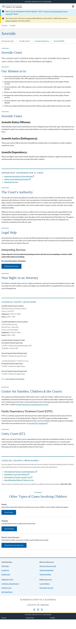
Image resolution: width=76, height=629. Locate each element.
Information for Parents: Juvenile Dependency (19, 472)
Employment (5, 574)
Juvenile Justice (24, 41)
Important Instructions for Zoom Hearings (18, 176)
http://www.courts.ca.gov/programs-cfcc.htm (33, 404)
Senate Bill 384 (59, 41)
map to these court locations (14, 379)
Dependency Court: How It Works (15, 474)
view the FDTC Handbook (37, 423)
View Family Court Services (14, 545)
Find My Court (6, 588)
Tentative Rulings (45, 574)
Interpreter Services (11, 182)
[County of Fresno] (11, 7)
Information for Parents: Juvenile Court (17, 477)
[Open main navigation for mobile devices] (73, 6)
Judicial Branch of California (38, 2)
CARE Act (8, 21)
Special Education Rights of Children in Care (19, 480)
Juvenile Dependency (41, 41)
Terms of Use (30, 618)
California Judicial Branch (10, 584)
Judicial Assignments (46, 570)
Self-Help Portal (6, 592)
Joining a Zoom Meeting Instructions (16, 179)
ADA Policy (5, 566)
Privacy (3, 618)
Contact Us (5, 570)
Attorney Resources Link (47, 566)
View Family (8, 512)
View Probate (9, 529)
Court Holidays (44, 584)
